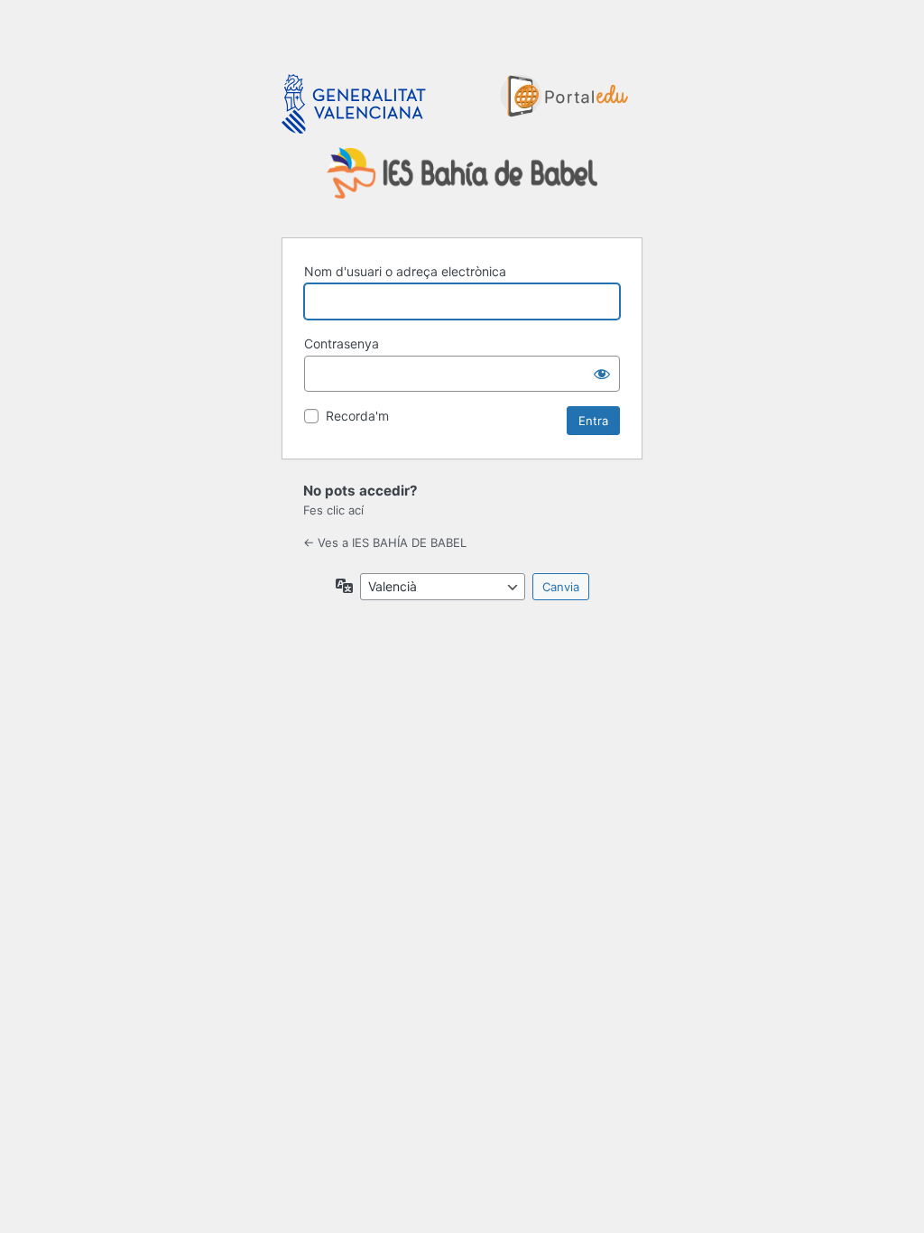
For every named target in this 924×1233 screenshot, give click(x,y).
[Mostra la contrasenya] (602, 374)
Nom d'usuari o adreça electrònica (405, 271)
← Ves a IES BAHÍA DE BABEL (385, 542)
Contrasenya (341, 343)
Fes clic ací (333, 510)
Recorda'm (357, 415)
